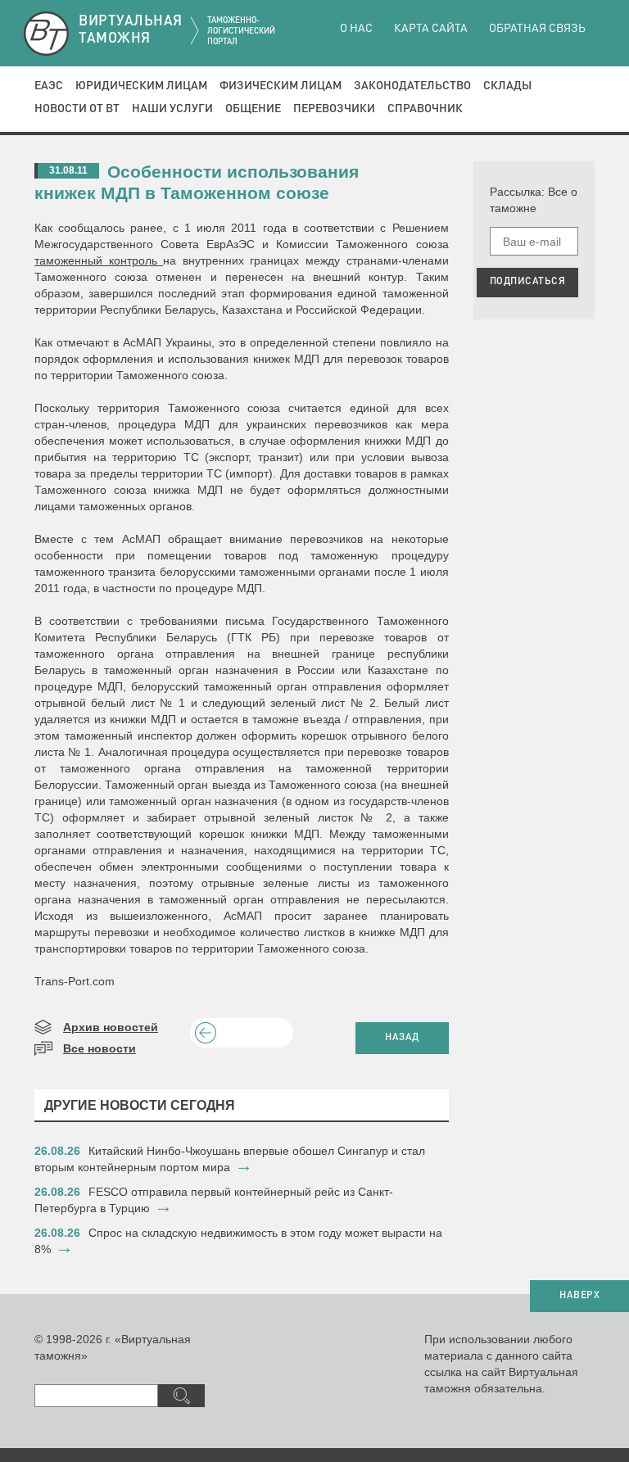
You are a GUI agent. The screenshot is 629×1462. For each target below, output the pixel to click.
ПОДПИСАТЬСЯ (528, 282)
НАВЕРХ (579, 1296)
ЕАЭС (48, 86)
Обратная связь (537, 28)
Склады (507, 86)
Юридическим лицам (141, 86)
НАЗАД (402, 1038)
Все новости (99, 1048)
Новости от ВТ (77, 109)
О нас (356, 28)
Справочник (425, 109)
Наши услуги (172, 109)
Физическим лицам (280, 86)
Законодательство (412, 86)
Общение (253, 109)
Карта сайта (431, 28)
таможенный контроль (98, 260)
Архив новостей (110, 1027)
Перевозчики (334, 109)
